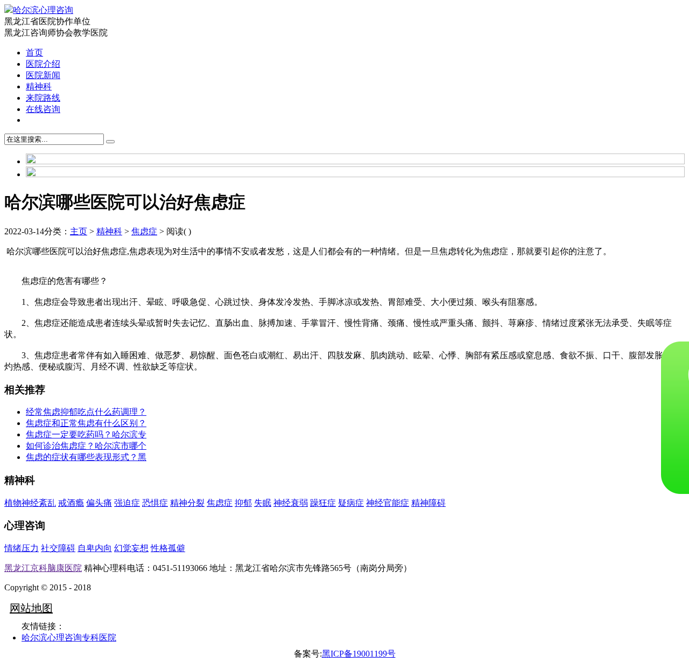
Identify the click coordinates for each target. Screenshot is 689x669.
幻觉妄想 (131, 548)
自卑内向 (95, 548)
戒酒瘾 (71, 502)
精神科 (39, 86)
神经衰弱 (290, 502)
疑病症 (351, 502)
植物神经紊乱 (30, 502)
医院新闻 (43, 75)
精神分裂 (187, 502)
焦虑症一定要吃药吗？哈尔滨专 (86, 434)
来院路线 (43, 97)
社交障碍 (58, 548)
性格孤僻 (168, 548)
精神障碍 (428, 502)
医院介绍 (43, 63)
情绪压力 (21, 548)
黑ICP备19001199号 (359, 653)
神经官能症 (387, 502)
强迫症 (127, 502)
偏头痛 (99, 502)
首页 (34, 52)
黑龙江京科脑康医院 (43, 568)
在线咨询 (43, 109)
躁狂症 (323, 502)
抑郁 (243, 502)
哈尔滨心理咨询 (43, 10)
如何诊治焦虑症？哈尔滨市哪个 (86, 445)
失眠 (262, 502)
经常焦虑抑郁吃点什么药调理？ (86, 411)
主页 (78, 231)
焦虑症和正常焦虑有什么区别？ (86, 423)
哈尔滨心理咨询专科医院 (69, 637)
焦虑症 (144, 231)
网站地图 (31, 608)
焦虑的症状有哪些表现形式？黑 (86, 457)
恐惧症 (155, 502)
